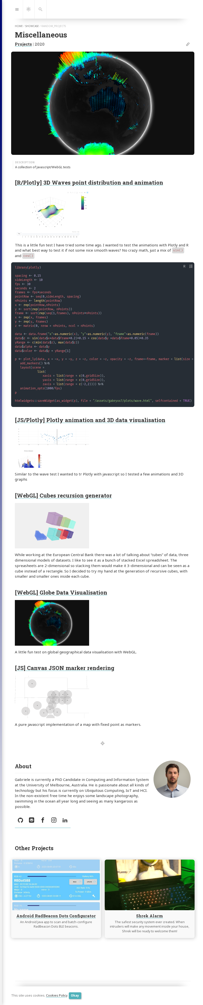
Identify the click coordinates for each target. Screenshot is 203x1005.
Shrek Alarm (149, 915)
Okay (75, 995)
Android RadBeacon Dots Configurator (56, 915)
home (19, 26)
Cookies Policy (56, 995)
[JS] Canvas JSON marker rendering (64, 667)
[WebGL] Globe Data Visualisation (61, 592)
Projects (23, 44)
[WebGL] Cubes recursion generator (63, 495)
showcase (32, 26)
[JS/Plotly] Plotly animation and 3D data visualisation (90, 420)
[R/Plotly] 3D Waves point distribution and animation (89, 182)
